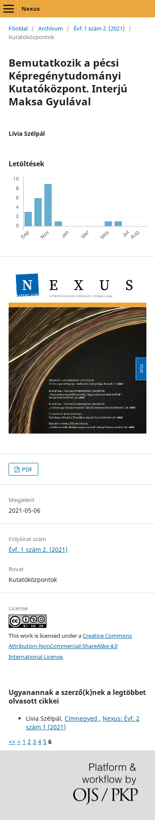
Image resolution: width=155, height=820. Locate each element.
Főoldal (18, 28)
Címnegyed (82, 718)
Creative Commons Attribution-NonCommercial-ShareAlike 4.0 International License (70, 646)
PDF (26, 469)
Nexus (31, 8)
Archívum (50, 28)
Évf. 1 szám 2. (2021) (99, 28)
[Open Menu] (8, 8)
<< (12, 741)
